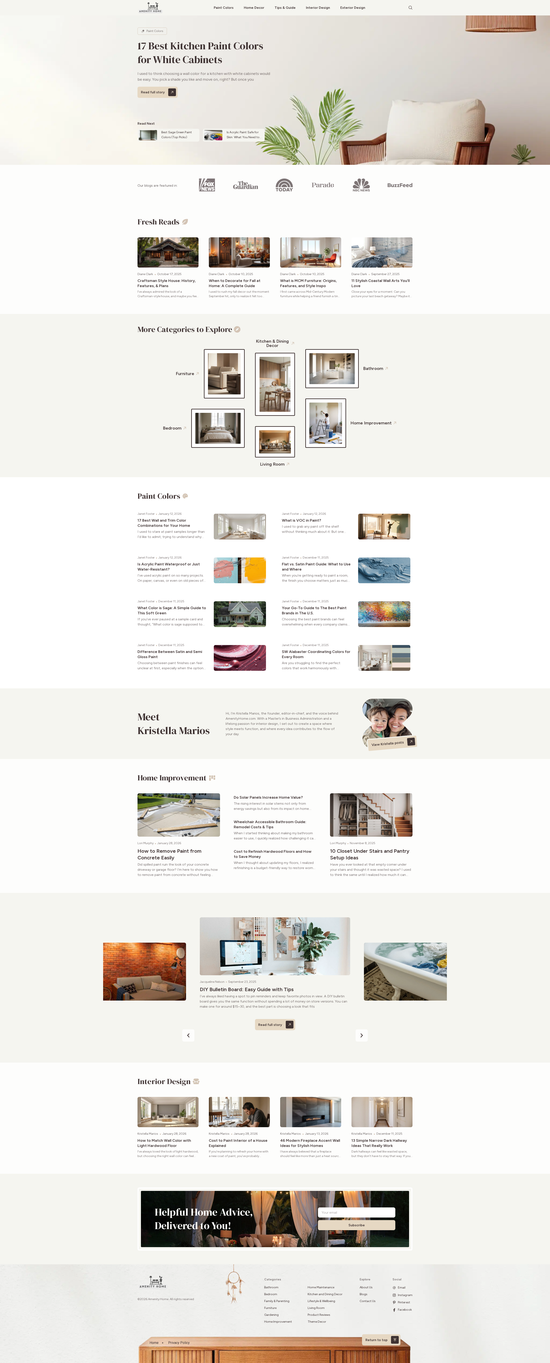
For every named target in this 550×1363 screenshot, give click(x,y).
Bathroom (271, 1287)
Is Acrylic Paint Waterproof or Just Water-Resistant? (169, 567)
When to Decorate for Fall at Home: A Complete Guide (234, 283)
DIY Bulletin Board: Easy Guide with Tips (247, 989)
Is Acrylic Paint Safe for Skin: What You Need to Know (243, 137)
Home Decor (254, 8)
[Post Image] (168, 252)
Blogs (363, 1294)
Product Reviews (319, 1315)
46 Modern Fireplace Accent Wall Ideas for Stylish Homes (310, 1143)
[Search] (410, 8)
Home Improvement (278, 1322)
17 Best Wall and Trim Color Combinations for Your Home (164, 523)
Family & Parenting (276, 1301)
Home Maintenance (321, 1287)
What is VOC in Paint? (301, 520)
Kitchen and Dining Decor (325, 1294)
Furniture (270, 1308)
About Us (366, 1287)
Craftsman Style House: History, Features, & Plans (167, 283)
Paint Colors (224, 8)
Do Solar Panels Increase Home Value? (268, 797)
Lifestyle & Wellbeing (321, 1301)
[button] (188, 1035)
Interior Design (318, 8)
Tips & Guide (285, 8)
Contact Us (368, 1301)
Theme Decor (317, 1322)
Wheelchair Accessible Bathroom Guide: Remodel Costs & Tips (270, 824)
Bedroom (270, 1294)
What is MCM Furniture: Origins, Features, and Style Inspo (308, 283)
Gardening (271, 1315)
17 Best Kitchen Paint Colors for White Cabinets (200, 53)
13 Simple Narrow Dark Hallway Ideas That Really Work (379, 1143)
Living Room (316, 1308)
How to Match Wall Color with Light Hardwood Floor (164, 1143)
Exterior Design (352, 8)
